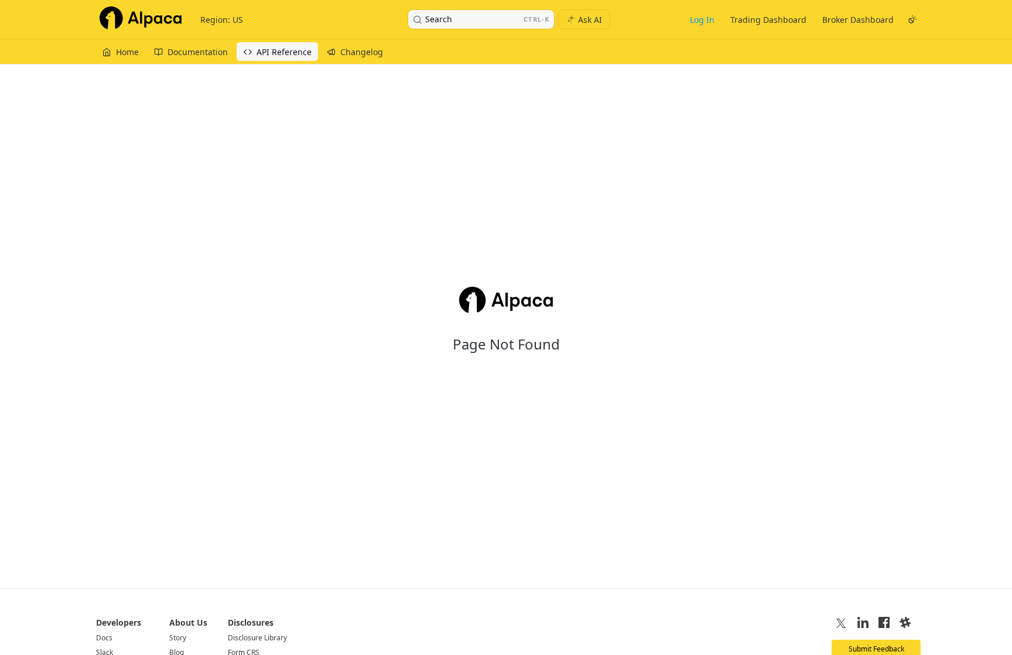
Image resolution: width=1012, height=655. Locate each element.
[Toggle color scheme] (912, 19)
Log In (702, 19)
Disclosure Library (257, 638)
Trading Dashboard (768, 19)
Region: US (221, 19)
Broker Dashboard (858, 19)
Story (177, 638)
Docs (104, 638)
